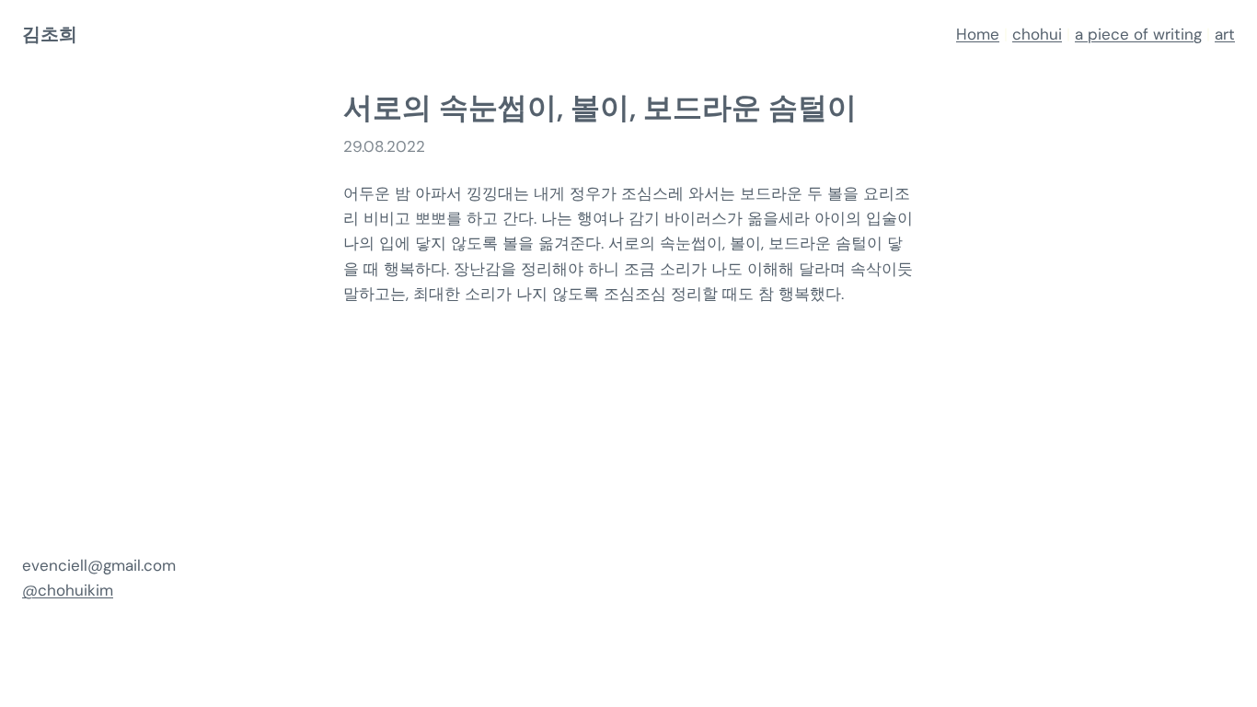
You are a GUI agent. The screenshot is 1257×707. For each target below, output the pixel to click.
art (1225, 34)
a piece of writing (1138, 34)
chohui (1037, 34)
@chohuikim (67, 590)
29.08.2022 (384, 146)
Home (977, 34)
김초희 (49, 34)
